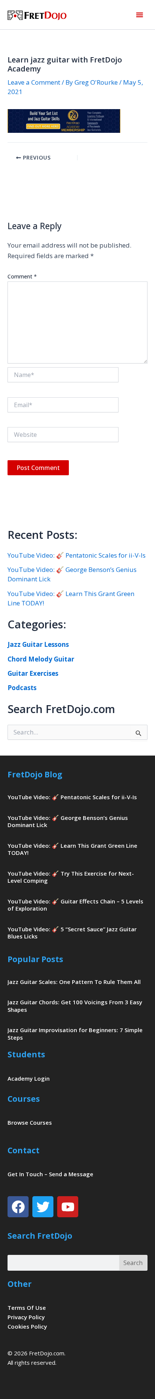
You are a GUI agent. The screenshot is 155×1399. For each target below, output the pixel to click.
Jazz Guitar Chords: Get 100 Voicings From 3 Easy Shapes (75, 1005)
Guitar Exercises (33, 673)
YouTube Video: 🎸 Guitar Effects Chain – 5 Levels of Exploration (75, 904)
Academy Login (29, 1078)
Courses (24, 1098)
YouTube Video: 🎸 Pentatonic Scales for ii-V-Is (77, 555)
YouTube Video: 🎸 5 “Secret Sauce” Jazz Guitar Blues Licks (72, 932)
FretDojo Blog (35, 774)
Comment (22, 276)
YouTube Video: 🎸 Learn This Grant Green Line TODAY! (72, 849)
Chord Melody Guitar (41, 659)
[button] (139, 14)
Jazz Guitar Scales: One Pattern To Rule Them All (74, 981)
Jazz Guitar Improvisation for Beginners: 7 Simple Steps (75, 1033)
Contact (24, 1150)
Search (133, 1263)
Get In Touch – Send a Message (50, 1174)
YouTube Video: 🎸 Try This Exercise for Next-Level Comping (71, 877)
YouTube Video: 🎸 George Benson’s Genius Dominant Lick (68, 821)
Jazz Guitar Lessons (38, 644)
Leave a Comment (34, 82)
